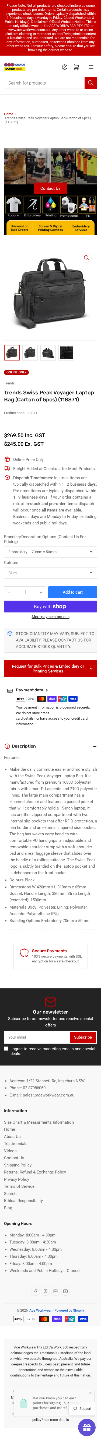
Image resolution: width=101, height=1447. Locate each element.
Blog (8, 1208)
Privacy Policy (16, 1179)
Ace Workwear (40, 1310)
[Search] (91, 83)
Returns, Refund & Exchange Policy (35, 1172)
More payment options (50, 617)
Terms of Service (19, 1186)
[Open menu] (91, 67)
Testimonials (15, 1143)
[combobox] (50, 83)
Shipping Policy (18, 1165)
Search (10, 1193)
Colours (11, 562)
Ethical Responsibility (23, 1200)
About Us (12, 1136)
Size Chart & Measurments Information (39, 1122)
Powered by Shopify (69, 1310)
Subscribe (83, 1037)
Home (8, 114)
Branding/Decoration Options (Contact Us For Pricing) (45, 539)
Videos (10, 1150)
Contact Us (50, 188)
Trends (9, 383)
